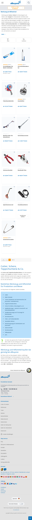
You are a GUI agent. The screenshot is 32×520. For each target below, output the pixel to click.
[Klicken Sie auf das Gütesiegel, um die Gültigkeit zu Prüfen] (29, 371)
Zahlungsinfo (4, 456)
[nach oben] (30, 511)
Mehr (2, 34)
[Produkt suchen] (29, 2)
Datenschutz (4, 422)
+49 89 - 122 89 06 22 (10, 389)
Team (2, 410)
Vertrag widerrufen (5, 462)
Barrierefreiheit (4, 416)
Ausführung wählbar (23, 216)
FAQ (2, 441)
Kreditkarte (3, 487)
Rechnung (3, 491)
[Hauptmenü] (2, 3)
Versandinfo (3, 453)
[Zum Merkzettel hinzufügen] (14, 48)
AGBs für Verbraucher (6, 425)
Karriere (3, 413)
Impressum (3, 430)
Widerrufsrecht (4, 419)
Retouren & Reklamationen (7, 444)
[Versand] (3, 470)
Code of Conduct (5, 404)
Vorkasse (3, 492)
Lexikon (2, 459)
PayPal (2, 489)
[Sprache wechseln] (18, 498)
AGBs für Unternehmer (6, 428)
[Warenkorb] (30, 518)
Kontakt (3, 447)
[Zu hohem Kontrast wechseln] (21, 504)
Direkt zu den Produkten (15, 7)
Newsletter (3, 450)
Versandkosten (16, 509)
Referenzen (3, 407)
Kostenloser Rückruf (6, 396)
